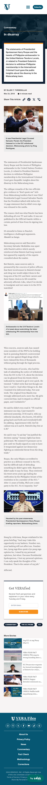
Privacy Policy (23, 739)
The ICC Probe (27, 624)
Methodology (23, 759)
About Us (23, 734)
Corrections (23, 764)
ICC (39, 624)
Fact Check (23, 754)
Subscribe (37, 7)
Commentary (10, 27)
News (23, 744)
